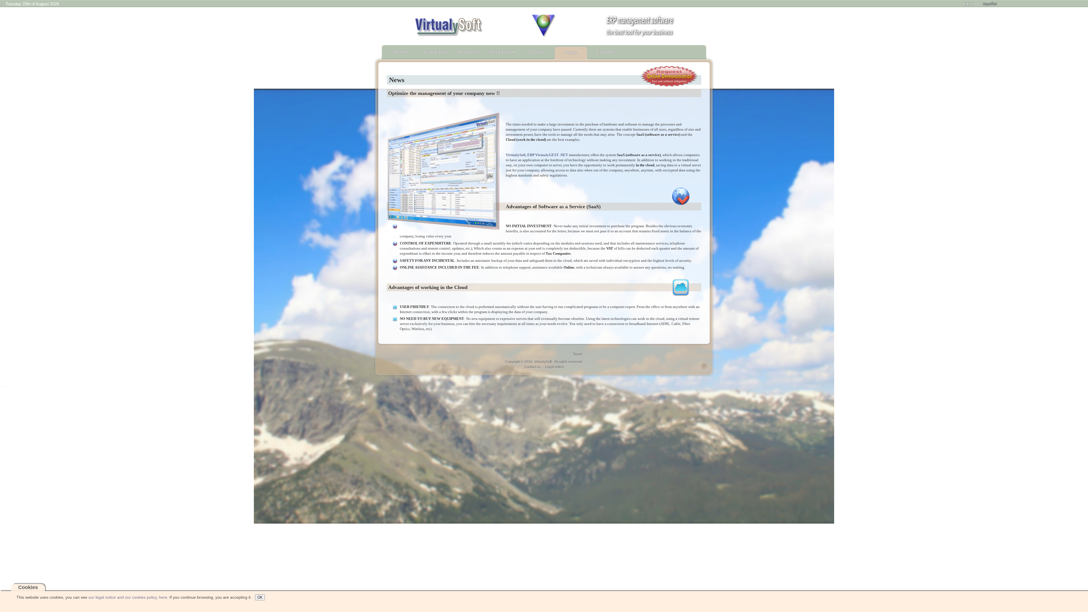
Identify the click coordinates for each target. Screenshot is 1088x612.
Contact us (532, 367)
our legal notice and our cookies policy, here (127, 597)
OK (260, 597)
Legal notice (554, 367)
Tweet (577, 354)
